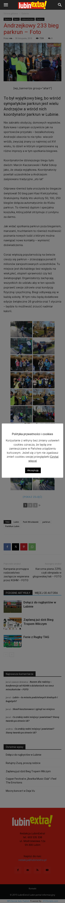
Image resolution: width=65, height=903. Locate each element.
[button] (6, 5)
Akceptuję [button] (33, 470)
